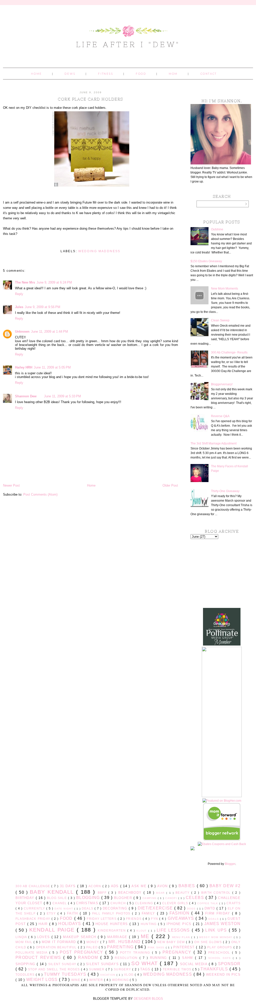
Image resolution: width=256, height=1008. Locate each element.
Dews (69, 73)
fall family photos (112, 913)
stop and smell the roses (54, 969)
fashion (181, 913)
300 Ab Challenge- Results (229, 352)
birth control (216, 892)
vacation (108, 974)
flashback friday (34, 918)
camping (150, 898)
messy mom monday (216, 937)
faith (73, 913)
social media (194, 964)
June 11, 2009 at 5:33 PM (62, 396)
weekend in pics (223, 974)
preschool (220, 952)
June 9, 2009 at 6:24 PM (54, 282)
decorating (116, 908)
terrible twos (177, 969)
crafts (233, 903)
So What (145, 963)
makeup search (80, 937)
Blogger (230, 864)
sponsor (229, 964)
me (146, 936)
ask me (140, 886)
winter (96, 979)
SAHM (188, 958)
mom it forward (60, 942)
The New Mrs (25, 282)
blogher (124, 898)
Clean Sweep (220, 320)
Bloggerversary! (221, 384)
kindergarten (112, 930)
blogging (88, 897)
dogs (192, 908)
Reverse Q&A (220, 416)
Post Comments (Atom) (40, 494)
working (121, 979)
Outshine (217, 229)
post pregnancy (82, 952)
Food (141, 73)
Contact (208, 73)
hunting (149, 924)
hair (43, 924)
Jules (19, 307)
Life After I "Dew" (128, 44)
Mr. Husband (125, 942)
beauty (183, 892)
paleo (92, 947)
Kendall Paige (53, 930)
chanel (60, 903)
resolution (127, 957)
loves (44, 937)
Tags (146, 969)
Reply (19, 294)
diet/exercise (156, 908)
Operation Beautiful (57, 947)
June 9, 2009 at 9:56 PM (42, 307)
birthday (26, 898)
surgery (123, 969)
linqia (22, 937)
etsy (52, 913)
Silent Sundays (103, 964)
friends (134, 918)
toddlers (26, 974)
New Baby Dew (171, 942)
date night (64, 908)
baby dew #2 (225, 886)
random (89, 957)
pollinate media (32, 952)
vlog (129, 974)
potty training (136, 952)
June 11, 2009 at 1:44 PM (49, 331)
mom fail (25, 942)
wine (76, 979)
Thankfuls (214, 969)
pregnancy (178, 952)
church (118, 903)
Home (36, 73)
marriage (118, 937)
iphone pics (179, 924)
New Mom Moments (224, 288)
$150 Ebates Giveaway (206, 261)
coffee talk (208, 903)
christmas (88, 903)
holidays (70, 924)
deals (88, 908)
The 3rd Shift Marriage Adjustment (213, 443)
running (159, 958)
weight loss (42, 979)
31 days (68, 886)
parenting (121, 947)
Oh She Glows (208, 942)
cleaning (144, 903)
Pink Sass (157, 947)
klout (142, 930)
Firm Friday (218, 913)
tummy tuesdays (66, 974)
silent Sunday (63, 964)
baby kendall (53, 892)
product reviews (39, 957)
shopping (26, 964)
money (93, 942)
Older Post (170, 485)
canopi (171, 898)
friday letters (102, 918)
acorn (95, 886)
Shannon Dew (25, 396)
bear (161, 892)
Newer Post (11, 485)
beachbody (131, 892)
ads (115, 886)
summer (97, 969)
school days (220, 958)
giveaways (182, 918)
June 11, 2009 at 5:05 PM (52, 367)
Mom (173, 73)
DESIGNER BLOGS (148, 998)
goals (214, 919)
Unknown (22, 331)
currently (35, 908)
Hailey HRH (23, 367)
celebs (196, 897)
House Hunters (113, 924)
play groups (220, 947)
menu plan (181, 937)
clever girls (175, 903)
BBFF (103, 892)
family (149, 913)
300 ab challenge (33, 886)
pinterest (184, 947)
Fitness (105, 73)
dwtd (210, 908)
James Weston (222, 924)
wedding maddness (99, 251)
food (67, 918)
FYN (155, 918)
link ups (216, 930)
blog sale (57, 897)
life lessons (174, 930)
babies (187, 886)
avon (163, 886)
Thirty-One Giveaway (225, 491)
